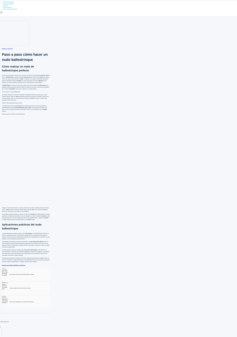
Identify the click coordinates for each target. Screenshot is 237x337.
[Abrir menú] (1, 12)
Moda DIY (5, 5)
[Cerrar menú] (0, 327)
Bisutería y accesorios (8, 2)
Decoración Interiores (8, 3)
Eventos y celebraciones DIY (10, 9)
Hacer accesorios (7, 7)
